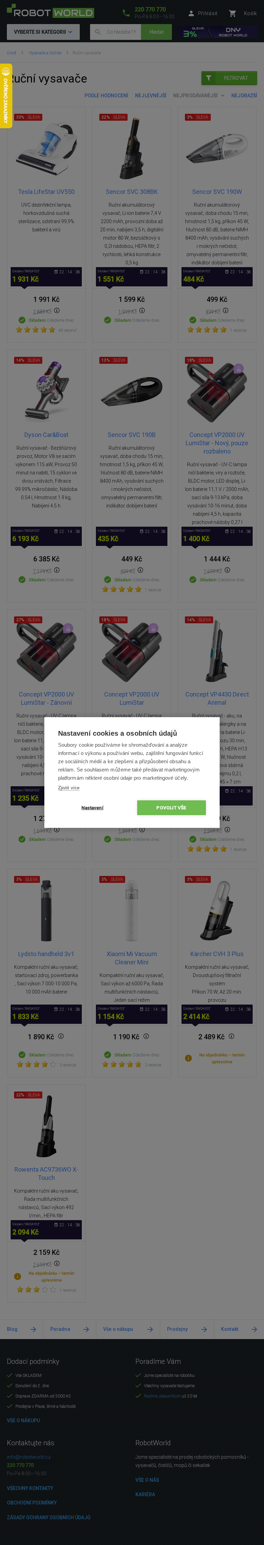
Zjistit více (68, 787)
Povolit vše (171, 807)
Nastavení (92, 807)
